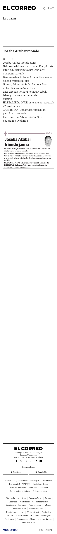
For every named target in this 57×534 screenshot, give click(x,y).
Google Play (42, 472)
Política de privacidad (17, 487)
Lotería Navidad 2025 (24, 516)
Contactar (9, 480)
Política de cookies (40, 491)
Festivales (22, 505)
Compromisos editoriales (20, 491)
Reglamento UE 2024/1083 (19, 484)
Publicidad (33, 487)
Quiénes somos (22, 480)
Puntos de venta (35, 505)
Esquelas (9, 18)
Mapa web (44, 487)
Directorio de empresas (15, 512)
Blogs (24, 498)
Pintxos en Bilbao (35, 498)
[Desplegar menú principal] (52, 8)
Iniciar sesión (45, 8)
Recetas (48, 498)
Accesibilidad (46, 480)
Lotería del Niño (28, 522)
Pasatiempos (25, 502)
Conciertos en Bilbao (40, 502)
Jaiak (37, 516)
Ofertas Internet (33, 512)
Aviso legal (34, 480)
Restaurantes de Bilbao (26, 519)
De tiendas (13, 502)
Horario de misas (19, 509)
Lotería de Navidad (45, 519)
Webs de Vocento (45, 530)
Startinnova (9, 519)
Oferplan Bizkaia (12, 498)
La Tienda (47, 505)
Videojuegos (11, 505)
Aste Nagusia (46, 516)
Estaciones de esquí (36, 509)
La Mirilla (9, 516)
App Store (17, 472)
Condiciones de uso (40, 484)
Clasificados (46, 512)
